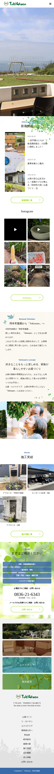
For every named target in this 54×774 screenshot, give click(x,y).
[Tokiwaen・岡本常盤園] (25, 4)
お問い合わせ (27, 609)
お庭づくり (27, 717)
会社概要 (27, 753)
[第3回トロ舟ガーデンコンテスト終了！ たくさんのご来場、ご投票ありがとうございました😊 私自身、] (39, 230)
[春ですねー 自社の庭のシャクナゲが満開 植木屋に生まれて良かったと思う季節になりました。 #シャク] (15, 276)
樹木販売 (27, 739)
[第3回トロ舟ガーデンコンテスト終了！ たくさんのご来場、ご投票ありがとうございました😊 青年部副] (15, 230)
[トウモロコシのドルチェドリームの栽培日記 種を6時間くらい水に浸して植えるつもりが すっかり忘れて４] (39, 253)
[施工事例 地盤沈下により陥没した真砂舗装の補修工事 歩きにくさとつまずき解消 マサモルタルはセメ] (39, 276)
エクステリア (27, 726)
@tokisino (27, 298)
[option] (27, 61)
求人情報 (27, 757)
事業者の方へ (27, 730)
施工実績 (27, 748)
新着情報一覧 (27, 200)
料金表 (27, 735)
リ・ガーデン (27, 721)
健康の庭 (27, 744)
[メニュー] (50, 3)
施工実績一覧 (27, 534)
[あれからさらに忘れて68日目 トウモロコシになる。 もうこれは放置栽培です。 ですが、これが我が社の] (15, 253)
